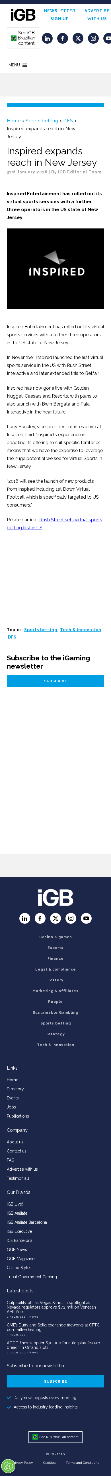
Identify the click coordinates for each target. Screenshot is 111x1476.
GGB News (17, 1249)
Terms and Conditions (82, 1463)
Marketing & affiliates (55, 991)
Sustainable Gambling (55, 1013)
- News (32, 1316)
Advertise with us (22, 1169)
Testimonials (18, 1178)
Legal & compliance (55, 969)
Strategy (55, 1034)
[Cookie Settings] (8, 1466)
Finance (56, 959)
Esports (55, 948)
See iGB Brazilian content (23, 38)
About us (15, 1142)
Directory (15, 1089)
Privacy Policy (22, 1463)
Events (13, 1098)
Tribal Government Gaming (32, 1277)
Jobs (11, 1107)
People (55, 1002)
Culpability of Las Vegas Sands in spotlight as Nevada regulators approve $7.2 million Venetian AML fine (51, 1307)
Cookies (49, 1463)
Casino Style (18, 1267)
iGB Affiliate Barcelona (27, 1222)
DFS (68, 120)
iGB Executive (19, 1231)
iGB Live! (15, 1204)
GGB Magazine (20, 1258)
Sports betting (42, 120)
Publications (18, 1116)
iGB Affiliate (17, 1213)
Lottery (55, 980)
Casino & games (55, 937)
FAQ (11, 1160)
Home (13, 120)
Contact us (16, 1151)
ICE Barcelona (19, 1240)
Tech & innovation (80, 629)
